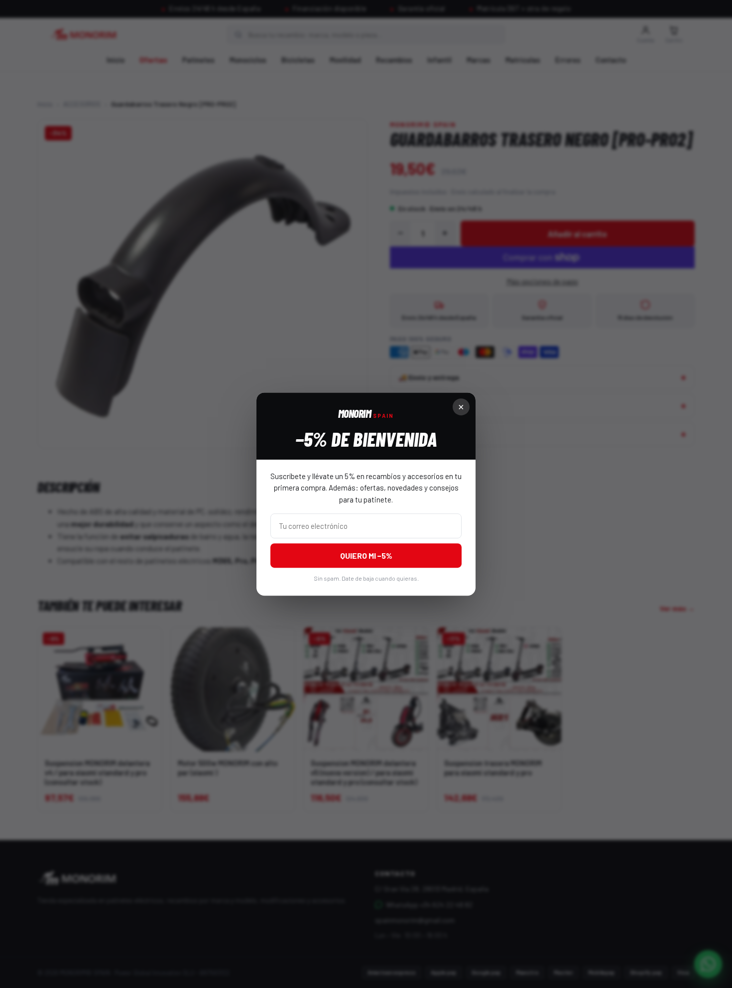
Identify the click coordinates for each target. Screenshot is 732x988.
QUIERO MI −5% (366, 555)
